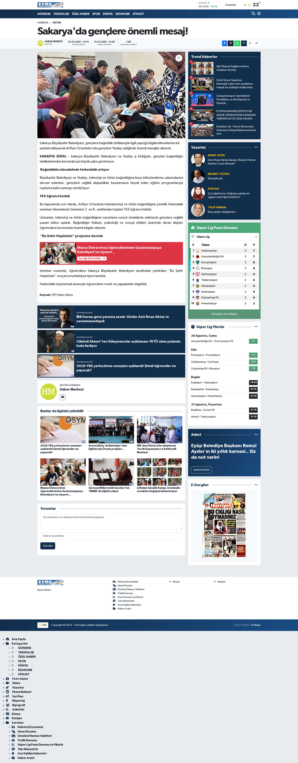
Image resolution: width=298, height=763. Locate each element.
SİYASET (138, 13)
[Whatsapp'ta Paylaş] (237, 43)
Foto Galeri (20, 678)
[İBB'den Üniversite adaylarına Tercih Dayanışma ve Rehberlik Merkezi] (159, 429)
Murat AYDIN (216, 155)
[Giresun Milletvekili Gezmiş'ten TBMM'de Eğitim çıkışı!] (111, 471)
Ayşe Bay (213, 189)
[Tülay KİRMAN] (198, 209)
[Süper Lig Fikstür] (256, 326)
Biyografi (18, 705)
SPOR (96, 13)
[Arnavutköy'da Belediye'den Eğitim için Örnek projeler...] (111, 429)
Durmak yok (215, 178)
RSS (44, 625)
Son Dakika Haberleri (129, 605)
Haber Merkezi (72, 389)
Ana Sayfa (19, 639)
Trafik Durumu (125, 593)
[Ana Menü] (258, 14)
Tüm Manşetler (126, 601)
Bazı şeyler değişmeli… (223, 211)
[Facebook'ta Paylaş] (224, 43)
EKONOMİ (123, 13)
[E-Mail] (63, 397)
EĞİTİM (57, 23)
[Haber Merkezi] (48, 391)
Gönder (48, 545)
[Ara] (254, 14)
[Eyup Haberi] (50, 4)
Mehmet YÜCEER (218, 174)
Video (16, 683)
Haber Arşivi (124, 608)
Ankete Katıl (201, 469)
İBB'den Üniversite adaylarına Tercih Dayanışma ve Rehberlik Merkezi (156, 449)
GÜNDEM (43, 13)
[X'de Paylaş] (231, 43)
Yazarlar (18, 687)
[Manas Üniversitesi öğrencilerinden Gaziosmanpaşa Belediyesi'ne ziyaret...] (63, 471)
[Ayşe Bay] (198, 193)
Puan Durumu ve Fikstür (130, 597)
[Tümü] (256, 147)
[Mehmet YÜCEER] (198, 176)
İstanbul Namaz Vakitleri (131, 589)
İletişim (221, 581)
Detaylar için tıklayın (224, 314)
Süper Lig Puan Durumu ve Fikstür (40, 744)
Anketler (18, 709)
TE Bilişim (256, 625)
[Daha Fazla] (244, 43)
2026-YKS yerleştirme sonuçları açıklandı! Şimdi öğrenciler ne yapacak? (61, 449)
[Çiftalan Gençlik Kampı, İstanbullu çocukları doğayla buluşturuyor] (159, 471)
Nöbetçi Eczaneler (128, 581)
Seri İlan (17, 696)
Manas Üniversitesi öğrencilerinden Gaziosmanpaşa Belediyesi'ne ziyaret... (61, 491)
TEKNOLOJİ (61, 13)
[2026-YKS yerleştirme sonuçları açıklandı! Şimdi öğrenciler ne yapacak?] (63, 429)
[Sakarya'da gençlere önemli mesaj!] (111, 95)
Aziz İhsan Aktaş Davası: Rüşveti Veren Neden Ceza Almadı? (232, 162)
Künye (176, 581)
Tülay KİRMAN (217, 207)
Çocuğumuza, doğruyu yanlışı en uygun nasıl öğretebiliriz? (229, 195)
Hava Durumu (125, 585)
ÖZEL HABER (80, 13)
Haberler (42, 23)
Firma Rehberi (21, 691)
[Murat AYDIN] (198, 159)
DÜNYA (108, 13)
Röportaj (18, 700)
